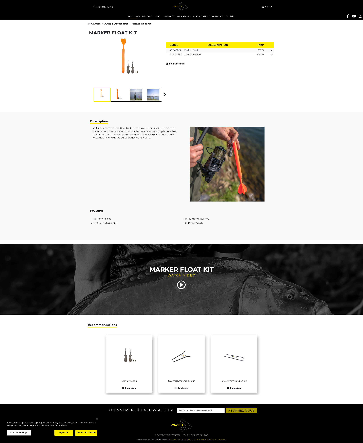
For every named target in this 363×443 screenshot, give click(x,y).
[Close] (97, 419)
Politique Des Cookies (191, 439)
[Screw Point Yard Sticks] (234, 357)
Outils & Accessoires (116, 24)
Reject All (63, 433)
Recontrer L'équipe (179, 435)
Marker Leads (129, 381)
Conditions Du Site (175, 439)
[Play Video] (181, 285)
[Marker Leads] (129, 357)
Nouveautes (161, 435)
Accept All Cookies (86, 433)
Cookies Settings (18, 433)
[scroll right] (164, 94)
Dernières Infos (199, 435)
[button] (102, 95)
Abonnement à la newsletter (140, 410)
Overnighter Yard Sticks (181, 381)
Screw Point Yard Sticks (234, 381)
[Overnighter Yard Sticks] (181, 357)
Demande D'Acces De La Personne (213, 439)
